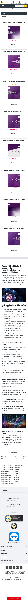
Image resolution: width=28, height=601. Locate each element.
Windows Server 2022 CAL (7, 467)
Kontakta (18, 572)
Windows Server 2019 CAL (7, 469)
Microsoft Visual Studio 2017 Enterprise (14, 228)
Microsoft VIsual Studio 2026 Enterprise (14, 52)
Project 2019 (17, 471)
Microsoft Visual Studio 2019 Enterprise (14, 170)
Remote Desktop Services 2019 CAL (19, 462)
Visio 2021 (16, 473)
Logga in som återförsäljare (15, 571)
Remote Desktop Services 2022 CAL (19, 459)
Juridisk (23, 571)
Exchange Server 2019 (6, 479)
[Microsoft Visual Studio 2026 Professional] (14, 32)
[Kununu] (17, 567)
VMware (16, 481)
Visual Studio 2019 (18, 467)
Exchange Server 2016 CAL (20, 456)
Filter (4, 13)
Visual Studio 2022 (18, 465)
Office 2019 (3, 458)
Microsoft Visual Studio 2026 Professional (14, 23)
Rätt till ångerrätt (20, 573)
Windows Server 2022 (6, 462)
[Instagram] (21, 567)
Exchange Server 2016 (6, 481)
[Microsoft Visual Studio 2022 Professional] (14, 92)
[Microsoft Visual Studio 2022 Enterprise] (14, 121)
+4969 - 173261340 (14, 504)
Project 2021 (17, 469)
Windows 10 (16, 479)
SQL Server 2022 (5, 471)
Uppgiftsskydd (10, 574)
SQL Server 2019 (5, 473)
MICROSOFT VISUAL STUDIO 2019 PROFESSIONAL (14, 141)
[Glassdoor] (14, 567)
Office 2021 (3, 456)
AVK (14, 574)
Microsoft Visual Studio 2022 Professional (14, 81)
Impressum (19, 574)
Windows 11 (16, 477)
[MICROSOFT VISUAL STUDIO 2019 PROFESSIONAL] (14, 150)
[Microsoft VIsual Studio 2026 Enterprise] (14, 61)
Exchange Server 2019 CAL (7, 483)
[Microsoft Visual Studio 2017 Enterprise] (14, 238)
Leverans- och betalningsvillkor (10, 573)
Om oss (22, 572)
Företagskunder (6, 571)
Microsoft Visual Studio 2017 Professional (14, 199)
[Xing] (10, 567)
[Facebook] (7, 567)
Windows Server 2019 (6, 465)
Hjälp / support (12, 572)
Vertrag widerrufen (14, 598)
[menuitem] (25, 2)
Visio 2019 (16, 475)
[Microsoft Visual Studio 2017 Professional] (14, 209)
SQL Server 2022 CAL (6, 475)
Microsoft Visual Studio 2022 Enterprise (14, 112)
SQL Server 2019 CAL (6, 477)
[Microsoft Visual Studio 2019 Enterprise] (14, 180)
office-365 (6, 572)
